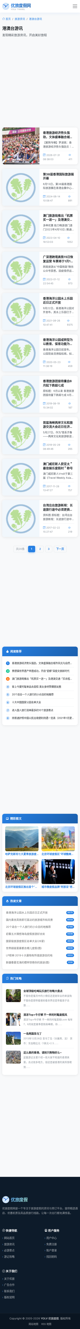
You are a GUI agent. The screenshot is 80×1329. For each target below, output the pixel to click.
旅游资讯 (20, 18)
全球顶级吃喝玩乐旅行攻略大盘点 (43, 990)
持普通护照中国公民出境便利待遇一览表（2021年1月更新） (44, 717)
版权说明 (9, 1297)
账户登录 (51, 1250)
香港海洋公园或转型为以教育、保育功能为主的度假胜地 (58, 344)
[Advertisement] (40, 82)
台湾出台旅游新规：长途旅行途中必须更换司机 (58, 509)
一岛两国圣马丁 (32, 1033)
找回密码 (51, 1256)
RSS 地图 (46, 1324)
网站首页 (9, 1237)
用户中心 (51, 1237)
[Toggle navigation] (75, 6)
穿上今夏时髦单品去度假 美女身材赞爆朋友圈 (36, 686)
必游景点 (9, 1250)
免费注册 (51, 1244)
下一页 (60, 548)
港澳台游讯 (35, 18)
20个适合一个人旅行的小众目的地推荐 (33, 694)
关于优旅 (9, 1278)
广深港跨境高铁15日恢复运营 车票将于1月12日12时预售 (58, 261)
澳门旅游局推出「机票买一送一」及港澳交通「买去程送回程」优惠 (58, 220)
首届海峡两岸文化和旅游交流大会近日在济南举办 (58, 427)
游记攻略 (9, 1256)
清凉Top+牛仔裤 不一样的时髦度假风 (45, 1014)
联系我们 (9, 1291)
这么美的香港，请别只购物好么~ (42, 1052)
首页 (8, 18)
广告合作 (9, 1284)
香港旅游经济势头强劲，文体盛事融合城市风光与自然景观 (58, 137)
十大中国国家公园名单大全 (26, 702)
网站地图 (33, 1324)
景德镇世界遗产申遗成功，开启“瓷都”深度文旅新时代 (40, 670)
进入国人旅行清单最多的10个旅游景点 (32, 710)
